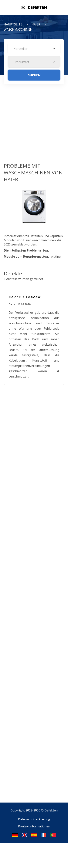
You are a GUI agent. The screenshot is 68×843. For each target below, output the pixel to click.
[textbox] (34, 48)
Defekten (51, 810)
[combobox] (34, 48)
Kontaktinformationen (34, 826)
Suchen (34, 75)
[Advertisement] (34, 126)
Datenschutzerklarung (34, 819)
